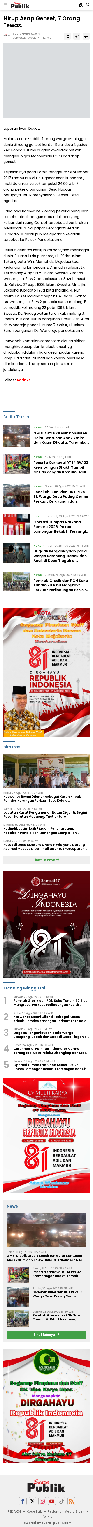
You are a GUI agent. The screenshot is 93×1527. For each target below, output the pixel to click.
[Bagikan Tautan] (67, 36)
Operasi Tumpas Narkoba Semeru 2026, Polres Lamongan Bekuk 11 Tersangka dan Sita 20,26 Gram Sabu (61, 529)
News (37, 427)
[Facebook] (23, 1501)
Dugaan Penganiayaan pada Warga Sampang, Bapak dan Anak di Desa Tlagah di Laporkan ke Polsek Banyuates (60, 560)
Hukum (39, 516)
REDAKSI (14, 1511)
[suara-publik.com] (19, 5)
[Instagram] (42, 1501)
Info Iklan (47, 1516)
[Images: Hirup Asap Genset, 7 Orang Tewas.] (46, 80)
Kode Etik (34, 1511)
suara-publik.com (26, 34)
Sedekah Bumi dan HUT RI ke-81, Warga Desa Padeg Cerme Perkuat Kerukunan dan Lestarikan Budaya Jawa (60, 498)
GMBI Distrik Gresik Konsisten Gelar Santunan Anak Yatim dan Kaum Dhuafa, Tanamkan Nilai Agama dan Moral (61, 440)
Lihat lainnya (45, 1334)
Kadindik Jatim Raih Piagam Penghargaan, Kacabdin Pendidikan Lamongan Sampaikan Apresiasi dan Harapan (40, 830)
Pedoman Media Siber (66, 1511)
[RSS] (71, 1501)
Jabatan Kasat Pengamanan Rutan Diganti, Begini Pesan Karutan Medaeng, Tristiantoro (45, 814)
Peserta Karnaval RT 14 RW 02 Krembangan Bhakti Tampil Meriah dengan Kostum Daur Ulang (60, 469)
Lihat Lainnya (44, 860)
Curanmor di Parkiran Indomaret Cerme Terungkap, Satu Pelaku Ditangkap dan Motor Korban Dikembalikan (52, 1051)
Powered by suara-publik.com (46, 1522)
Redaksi (24, 380)
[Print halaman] (86, 36)
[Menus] (5, 5)
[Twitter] (32, 1501)
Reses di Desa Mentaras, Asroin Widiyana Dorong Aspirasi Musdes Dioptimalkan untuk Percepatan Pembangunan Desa (44, 847)
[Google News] (61, 1501)
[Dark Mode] (81, 5)
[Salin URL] (76, 36)
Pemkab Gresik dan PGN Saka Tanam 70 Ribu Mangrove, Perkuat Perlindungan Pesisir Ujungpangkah (60, 587)
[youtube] (52, 1501)
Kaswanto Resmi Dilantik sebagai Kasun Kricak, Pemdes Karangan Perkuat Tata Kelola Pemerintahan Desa (42, 799)
